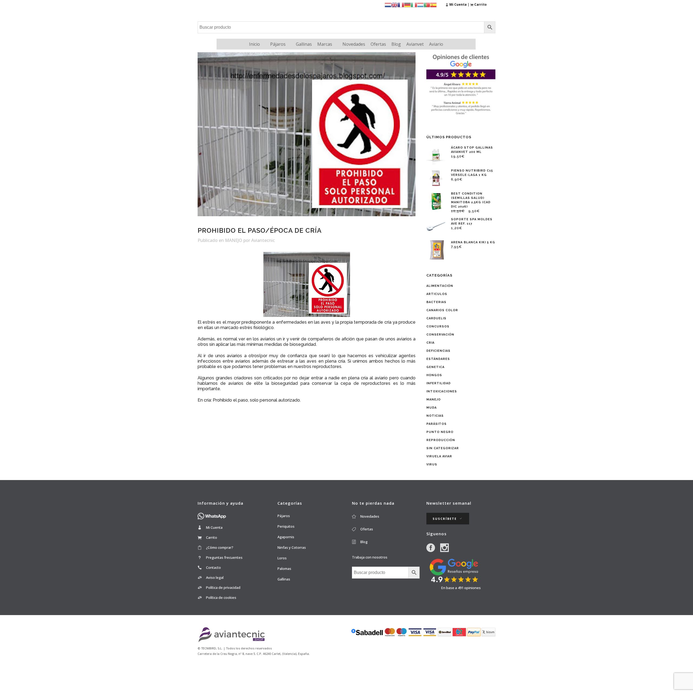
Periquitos (286, 526)
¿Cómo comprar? (219, 547)
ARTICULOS (436, 294)
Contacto (213, 567)
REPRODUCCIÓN (440, 440)
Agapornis (285, 536)
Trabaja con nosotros (369, 557)
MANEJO (233, 240)
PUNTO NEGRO (439, 432)
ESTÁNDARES (438, 359)
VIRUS (431, 464)
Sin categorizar (442, 448)
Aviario (436, 44)
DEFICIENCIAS (438, 351)
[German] (407, 4)
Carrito (211, 537)
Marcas (324, 44)
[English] (394, 4)
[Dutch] (388, 4)
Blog (396, 44)
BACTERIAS (436, 302)
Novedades (353, 44)
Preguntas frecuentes (224, 557)
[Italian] (414, 4)
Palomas (284, 568)
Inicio (254, 44)
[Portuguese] (427, 4)
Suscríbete (445, 519)
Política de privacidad (223, 587)
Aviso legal (215, 577)
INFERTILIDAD (438, 383)
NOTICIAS (435, 416)
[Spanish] (433, 4)
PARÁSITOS (436, 424)
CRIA (430, 342)
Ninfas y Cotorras (291, 547)
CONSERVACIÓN (440, 334)
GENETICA (435, 367)
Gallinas (304, 44)
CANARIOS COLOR (442, 310)
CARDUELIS (436, 318)
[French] (401, 4)
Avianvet (415, 44)
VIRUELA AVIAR (439, 456)
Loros (282, 558)
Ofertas (378, 44)
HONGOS (434, 375)
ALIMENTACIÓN (439, 286)
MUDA (431, 407)
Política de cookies (221, 597)
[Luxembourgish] (420, 4)
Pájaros (278, 44)
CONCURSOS (437, 326)
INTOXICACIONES (441, 391)
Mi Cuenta (214, 527)
